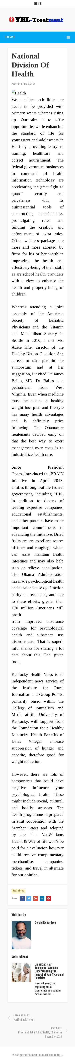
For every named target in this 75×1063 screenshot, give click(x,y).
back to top (55, 1054)
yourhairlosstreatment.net (34, 1054)
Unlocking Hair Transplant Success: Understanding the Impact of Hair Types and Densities (49, 971)
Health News (18, 890)
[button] (37, 4)
